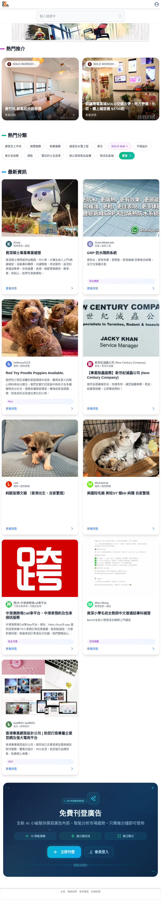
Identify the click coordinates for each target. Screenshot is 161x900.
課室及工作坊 (13, 146)
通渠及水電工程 (79, 146)
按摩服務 (35, 146)
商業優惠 (55, 146)
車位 (100, 146)
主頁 (62, 891)
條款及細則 (80, 865)
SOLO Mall (119, 146)
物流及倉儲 (107, 155)
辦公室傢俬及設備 (80, 155)
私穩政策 (96, 891)
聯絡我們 (72, 891)
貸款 (30, 155)
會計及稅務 (12, 155)
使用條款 (84, 891)
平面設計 (142, 146)
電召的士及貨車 (51, 155)
